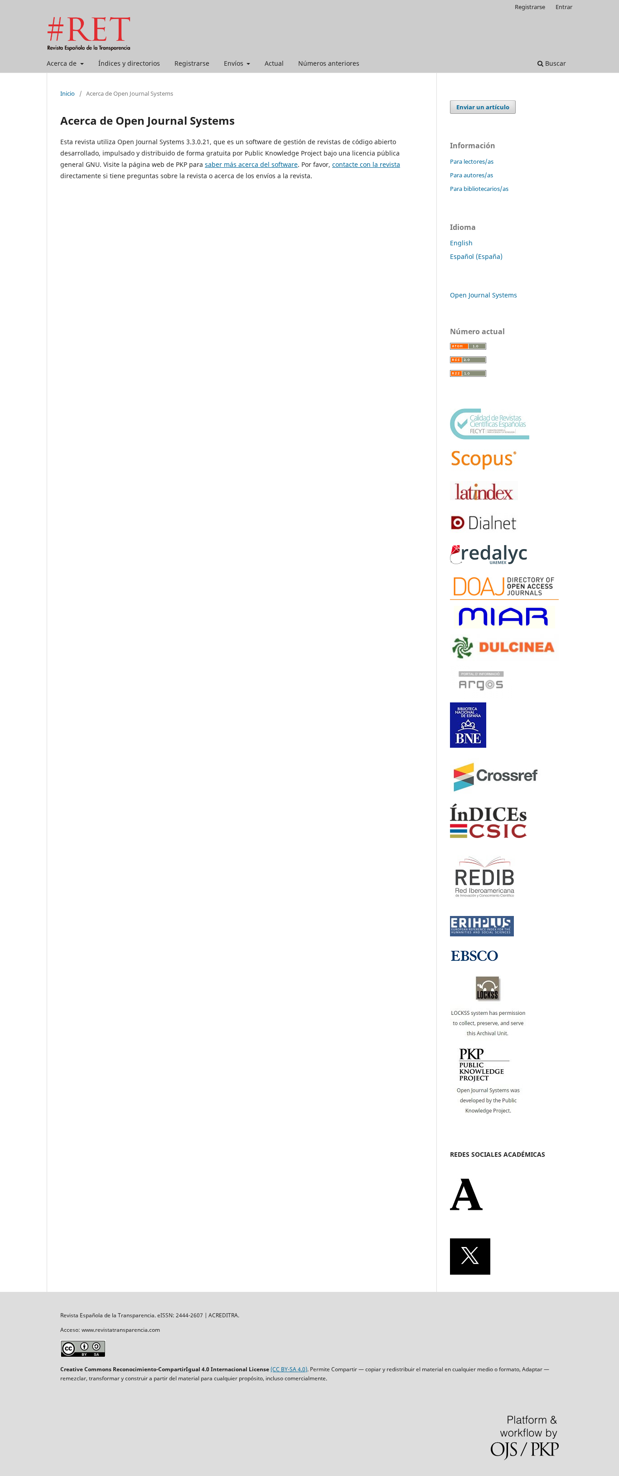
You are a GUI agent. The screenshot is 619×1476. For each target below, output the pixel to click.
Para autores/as (471, 175)
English (461, 243)
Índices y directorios (129, 63)
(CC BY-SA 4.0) (289, 1369)
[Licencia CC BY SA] (83, 1355)
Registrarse (191, 63)
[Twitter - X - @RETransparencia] (470, 1272)
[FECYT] (489, 437)
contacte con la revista (366, 164)
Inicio (67, 93)
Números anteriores (328, 63)
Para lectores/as (471, 161)
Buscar (554, 63)
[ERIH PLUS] (482, 934)
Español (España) (476, 256)
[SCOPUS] (484, 468)
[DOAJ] (504, 597)
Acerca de (62, 63)
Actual (274, 63)
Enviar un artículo (482, 107)
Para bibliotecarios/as (479, 189)
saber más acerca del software (251, 164)
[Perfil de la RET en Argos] (481, 696)
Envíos (234, 63)
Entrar (564, 7)
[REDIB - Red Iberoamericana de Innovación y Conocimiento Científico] (485, 903)
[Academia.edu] (466, 1208)
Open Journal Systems (483, 295)
